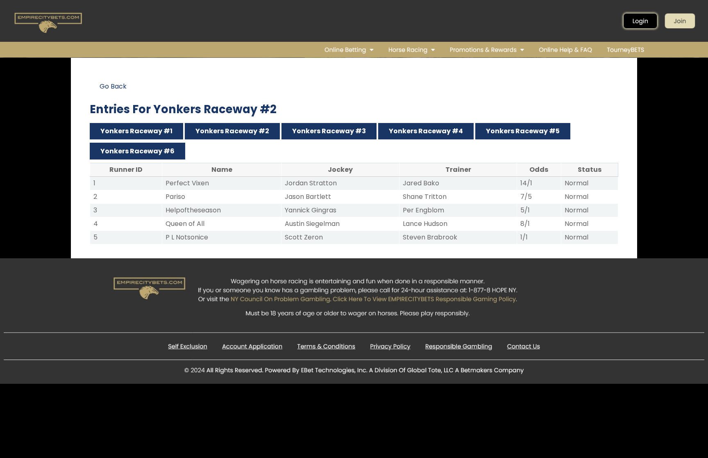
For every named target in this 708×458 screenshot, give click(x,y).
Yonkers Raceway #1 (136, 131)
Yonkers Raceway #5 (523, 131)
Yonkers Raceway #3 (329, 131)
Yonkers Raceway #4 (426, 131)
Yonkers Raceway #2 (232, 131)
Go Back (113, 86)
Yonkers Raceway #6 (137, 151)
